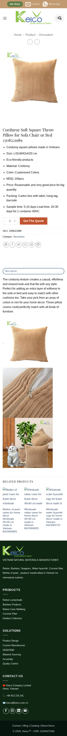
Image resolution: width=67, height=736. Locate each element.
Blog (25, 725)
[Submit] (60, 18)
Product (30, 34)
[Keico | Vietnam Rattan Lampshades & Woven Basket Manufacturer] (33, 18)
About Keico (48, 725)
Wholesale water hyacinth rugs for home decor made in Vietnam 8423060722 (54, 517)
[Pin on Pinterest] (32, 245)
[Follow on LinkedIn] (19, 711)
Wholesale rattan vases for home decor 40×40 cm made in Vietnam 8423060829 (33, 519)
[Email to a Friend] (25, 245)
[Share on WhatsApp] (6, 245)
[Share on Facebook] (12, 245)
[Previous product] (37, 42)
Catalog (34, 725)
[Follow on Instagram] (12, 711)
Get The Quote (33, 220)
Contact (16, 725)
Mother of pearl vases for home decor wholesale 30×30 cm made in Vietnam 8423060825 (11, 520)
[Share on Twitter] (19, 245)
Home (18, 34)
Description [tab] (11, 271)
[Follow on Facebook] (6, 711)
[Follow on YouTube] (25, 711)
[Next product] (30, 42)
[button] (5, 18)
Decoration (46, 34)
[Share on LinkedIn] (38, 245)
